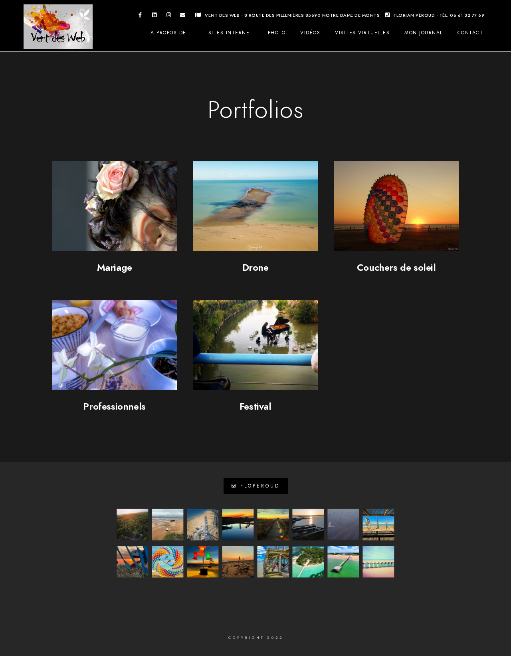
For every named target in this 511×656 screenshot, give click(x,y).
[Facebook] (141, 16)
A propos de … (172, 33)
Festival (255, 406)
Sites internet (230, 33)
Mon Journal (423, 33)
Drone (255, 267)
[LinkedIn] (154, 16)
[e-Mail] (183, 16)
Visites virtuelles (362, 33)
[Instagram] (169, 16)
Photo (277, 33)
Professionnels (114, 406)
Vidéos (310, 33)
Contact (470, 33)
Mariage (114, 267)
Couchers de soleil (396, 267)
